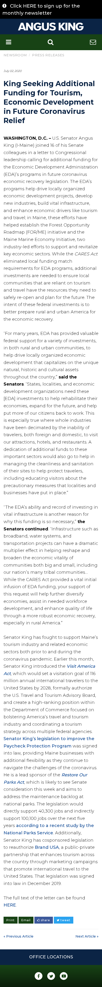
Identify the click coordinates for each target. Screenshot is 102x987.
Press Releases (48, 55)
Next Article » (86, 936)
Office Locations (51, 957)
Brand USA (47, 847)
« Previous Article (18, 936)
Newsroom (15, 55)
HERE (10, 905)
